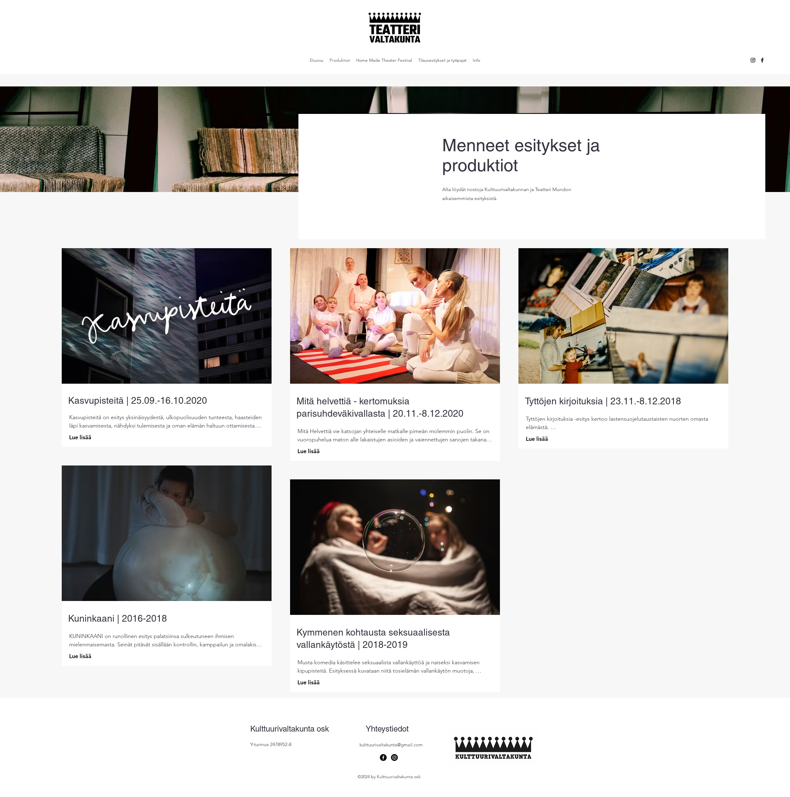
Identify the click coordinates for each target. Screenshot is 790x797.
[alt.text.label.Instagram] (753, 60)
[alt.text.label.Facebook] (762, 60)
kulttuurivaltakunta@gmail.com (391, 745)
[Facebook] (383, 757)
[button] (167, 316)
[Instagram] (394, 757)
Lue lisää (80, 437)
